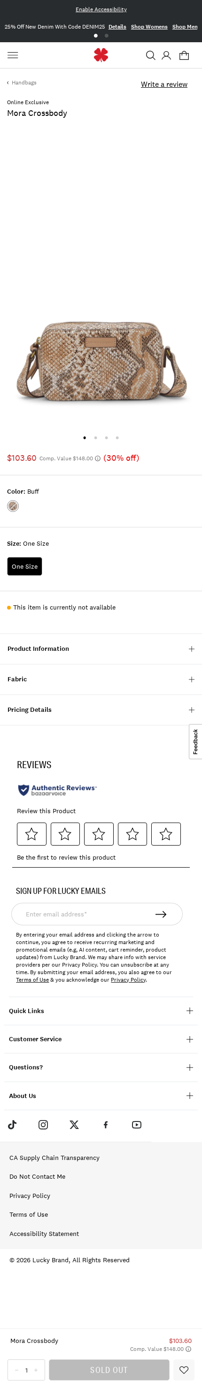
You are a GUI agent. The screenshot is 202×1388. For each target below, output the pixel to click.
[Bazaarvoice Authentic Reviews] (57, 790)
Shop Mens (186, 27)
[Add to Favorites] (183, 1369)
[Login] (166, 55)
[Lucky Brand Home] (101, 55)
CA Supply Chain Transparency (54, 1157)
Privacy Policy (128, 980)
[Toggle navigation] (14, 55)
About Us (22, 1095)
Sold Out (109, 1370)
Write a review (164, 84)
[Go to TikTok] (12, 1125)
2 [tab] (106, 36)
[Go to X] (74, 1125)
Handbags (24, 82)
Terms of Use (32, 980)
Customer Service (35, 1039)
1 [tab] (95, 36)
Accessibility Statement (44, 1233)
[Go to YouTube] (137, 1125)
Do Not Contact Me (37, 1176)
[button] (150, 55)
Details (117, 27)
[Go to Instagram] (43, 1125)
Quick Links (26, 1011)
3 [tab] (106, 437)
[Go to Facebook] (106, 1125)
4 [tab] (117, 437)
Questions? (26, 1067)
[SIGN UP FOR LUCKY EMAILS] (161, 914)
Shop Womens (149, 27)
